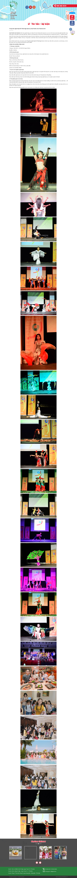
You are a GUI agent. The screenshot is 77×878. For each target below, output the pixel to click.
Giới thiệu (13, 13)
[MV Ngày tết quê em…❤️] (15, 852)
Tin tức (12, 17)
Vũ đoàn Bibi (14, 15)
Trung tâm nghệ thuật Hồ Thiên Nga (34, 41)
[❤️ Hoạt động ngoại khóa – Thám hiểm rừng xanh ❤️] (45, 852)
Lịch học (13, 18)
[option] (15, 852)
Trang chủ (13, 12)
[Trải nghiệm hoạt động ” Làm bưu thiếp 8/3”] (30, 852)
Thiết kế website (58, 876)
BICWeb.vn (65, 876)
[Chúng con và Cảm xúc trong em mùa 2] (60, 852)
